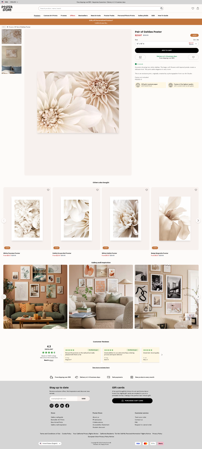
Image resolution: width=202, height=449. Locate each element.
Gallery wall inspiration (58, 425)
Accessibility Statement (101, 425)
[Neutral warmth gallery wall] (101, 297)
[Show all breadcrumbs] (4, 27)
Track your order (140, 417)
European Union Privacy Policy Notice (101, 437)
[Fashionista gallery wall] (167, 297)
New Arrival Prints (57, 422)
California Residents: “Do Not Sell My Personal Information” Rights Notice (125, 434)
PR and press (97, 420)
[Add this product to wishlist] (193, 57)
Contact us (139, 420)
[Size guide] (140, 57)
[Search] (162, 8)
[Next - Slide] (198, 220)
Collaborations (98, 422)
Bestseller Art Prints (57, 420)
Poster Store (105, 442)
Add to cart (167, 50)
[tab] (192, 8)
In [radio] (198, 40)
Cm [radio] (194, 40)
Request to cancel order (143, 425)
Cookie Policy (66, 434)
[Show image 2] (11, 60)
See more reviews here (101, 368)
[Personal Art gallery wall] (35, 297)
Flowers (11, 27)
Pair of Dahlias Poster (23, 27)
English (13, 2)
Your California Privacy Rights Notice (85, 434)
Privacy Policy (157, 434)
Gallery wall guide (57, 417)
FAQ (136, 422)
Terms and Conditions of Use (50, 434)
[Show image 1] (11, 36)
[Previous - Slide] (3, 220)
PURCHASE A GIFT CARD (134, 401)
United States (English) (50, 443)
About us (96, 417)
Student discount (99, 427)
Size (136, 40)
